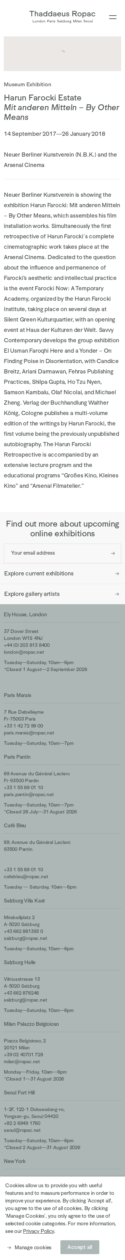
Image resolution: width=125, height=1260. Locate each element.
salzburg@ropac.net (25, 938)
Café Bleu (15, 825)
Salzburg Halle (19, 962)
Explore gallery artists (31, 594)
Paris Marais (17, 695)
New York (14, 1161)
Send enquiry (113, 553)
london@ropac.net (24, 652)
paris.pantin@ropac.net (29, 794)
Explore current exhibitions (39, 573)
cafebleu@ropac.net (26, 876)
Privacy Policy (38, 1231)
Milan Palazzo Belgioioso (31, 1024)
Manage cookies (33, 1247)
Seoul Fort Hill (19, 1092)
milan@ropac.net (22, 1061)
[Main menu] (113, 17)
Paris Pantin (17, 757)
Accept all (79, 1247)
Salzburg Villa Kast (24, 901)
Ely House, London (25, 614)
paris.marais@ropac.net (29, 732)
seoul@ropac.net (22, 1130)
